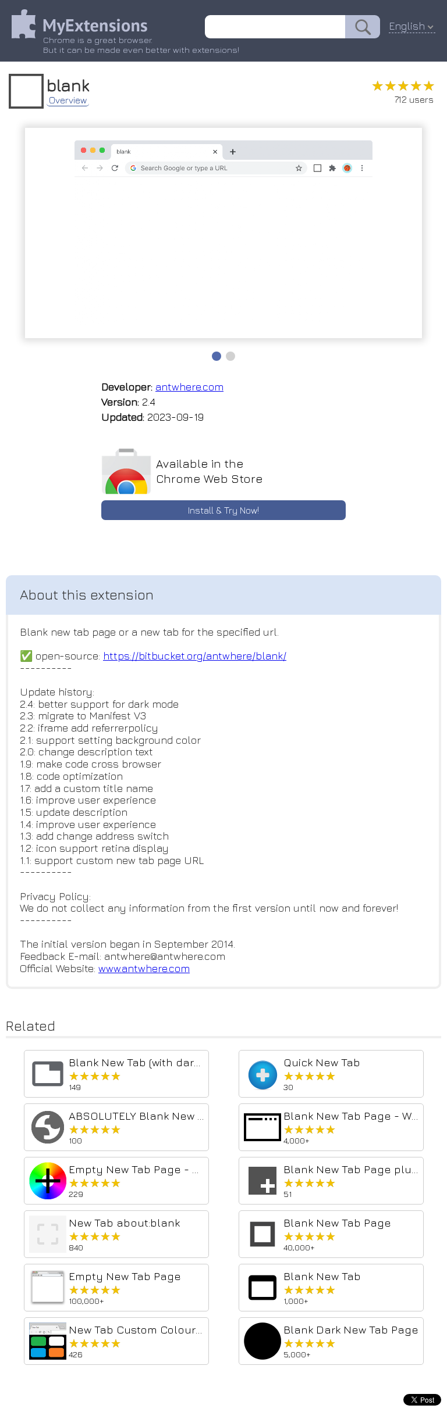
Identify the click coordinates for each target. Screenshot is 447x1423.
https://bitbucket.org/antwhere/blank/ (194, 656)
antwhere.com (189, 387)
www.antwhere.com (144, 968)
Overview (68, 100)
